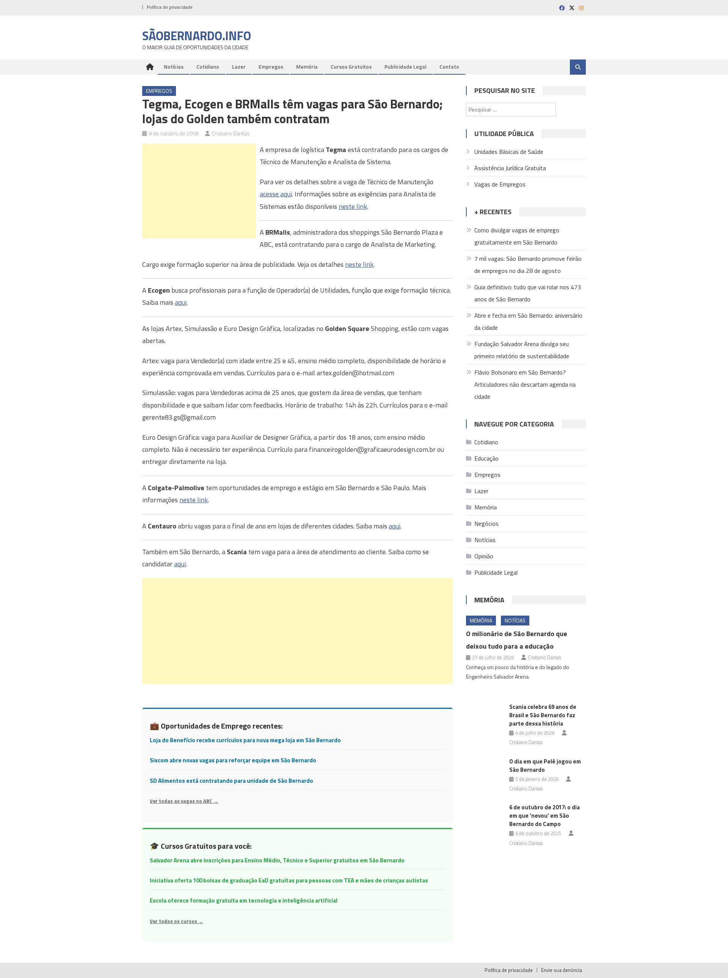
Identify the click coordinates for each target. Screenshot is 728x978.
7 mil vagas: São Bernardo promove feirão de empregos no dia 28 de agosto (528, 264)
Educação (486, 458)
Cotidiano (207, 67)
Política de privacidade (170, 7)
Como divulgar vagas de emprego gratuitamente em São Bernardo (516, 236)
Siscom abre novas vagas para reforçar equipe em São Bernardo (233, 760)
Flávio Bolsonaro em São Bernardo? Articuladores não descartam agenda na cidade (525, 384)
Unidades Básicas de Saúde (508, 151)
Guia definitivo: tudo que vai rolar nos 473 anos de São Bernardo (527, 293)
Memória (307, 67)
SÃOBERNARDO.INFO (196, 36)
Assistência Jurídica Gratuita (510, 167)
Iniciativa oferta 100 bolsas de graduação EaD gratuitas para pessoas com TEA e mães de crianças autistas (289, 880)
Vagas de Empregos (500, 184)
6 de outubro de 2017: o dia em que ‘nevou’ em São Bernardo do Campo (544, 815)
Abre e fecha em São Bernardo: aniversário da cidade (528, 321)
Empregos (271, 67)
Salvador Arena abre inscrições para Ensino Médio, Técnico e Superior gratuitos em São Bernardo (277, 860)
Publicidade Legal (405, 67)
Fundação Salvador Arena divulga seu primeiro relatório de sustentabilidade (521, 349)
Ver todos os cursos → (176, 921)
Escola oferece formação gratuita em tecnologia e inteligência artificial (243, 900)
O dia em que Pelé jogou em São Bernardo (545, 765)
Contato (449, 67)
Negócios (486, 523)
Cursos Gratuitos (351, 67)
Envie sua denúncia (561, 970)
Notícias (174, 67)
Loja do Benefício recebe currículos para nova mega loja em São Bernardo (245, 740)
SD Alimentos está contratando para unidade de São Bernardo (231, 780)
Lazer (239, 67)
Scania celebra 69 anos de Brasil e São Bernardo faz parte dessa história (542, 715)
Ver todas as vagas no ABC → (184, 801)
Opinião (483, 556)
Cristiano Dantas (230, 133)
